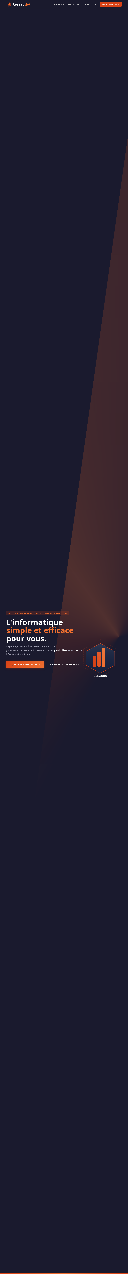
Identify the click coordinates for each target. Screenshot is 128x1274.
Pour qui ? (74, 4)
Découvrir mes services (64, 664)
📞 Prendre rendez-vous (25, 664)
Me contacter (110, 4)
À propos (90, 4)
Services (59, 4)
